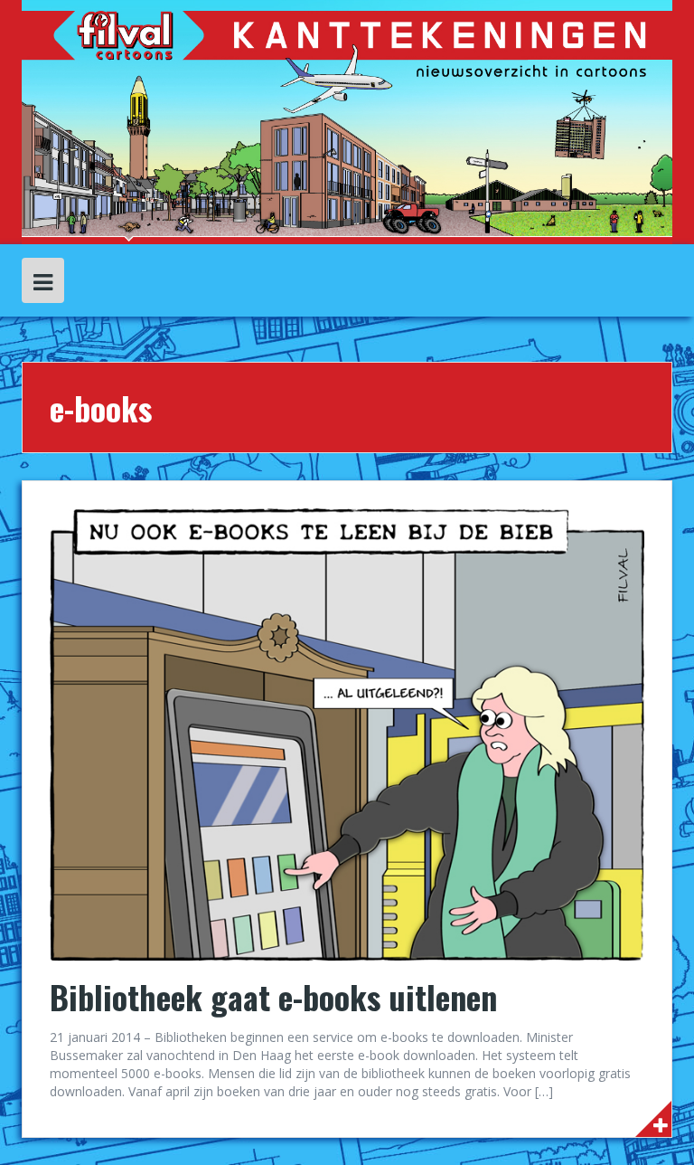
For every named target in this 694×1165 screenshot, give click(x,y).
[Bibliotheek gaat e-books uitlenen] (347, 733)
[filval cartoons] (347, 120)
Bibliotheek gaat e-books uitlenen (273, 996)
